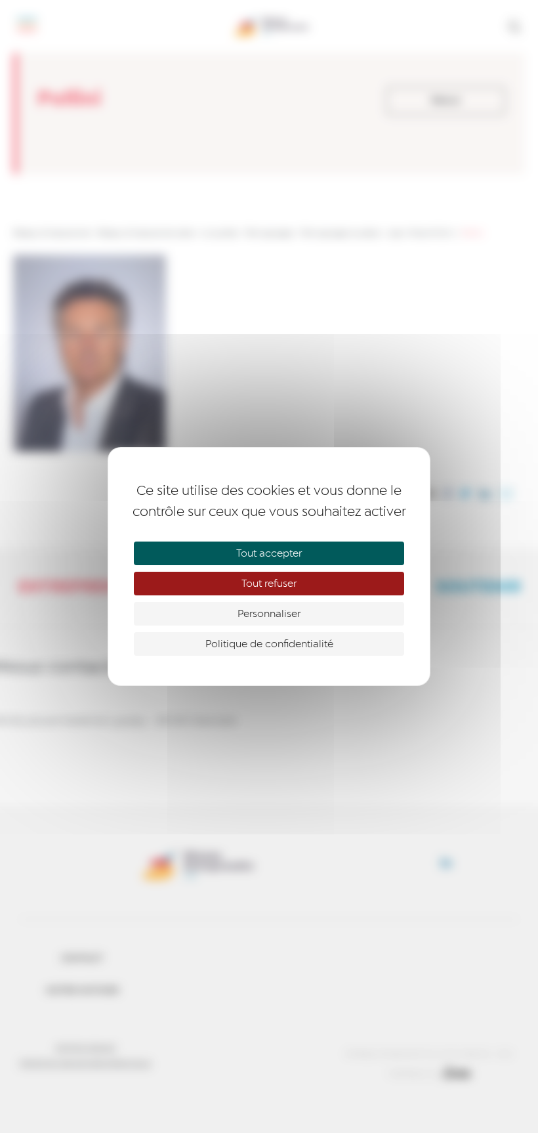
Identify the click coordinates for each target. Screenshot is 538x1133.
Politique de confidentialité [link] (269, 644)
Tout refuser (269, 583)
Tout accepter (269, 553)
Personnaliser (269, 614)
